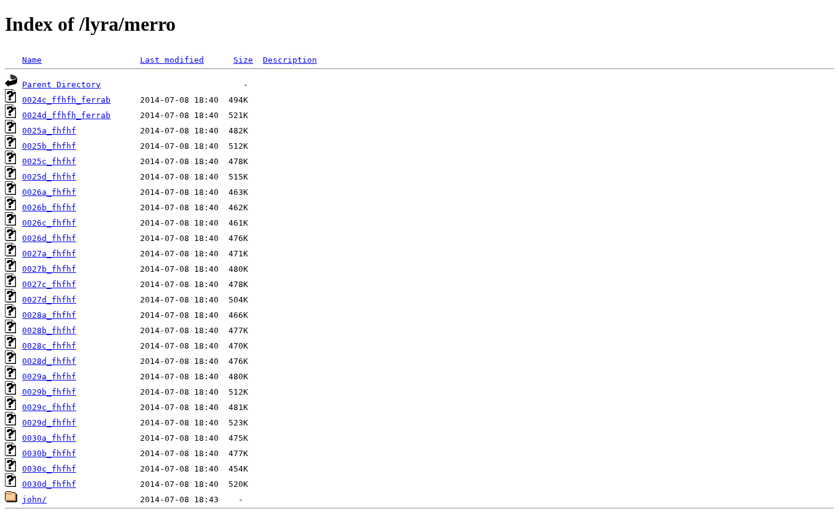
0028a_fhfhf (49, 315)
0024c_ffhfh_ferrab (66, 100)
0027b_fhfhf (49, 269)
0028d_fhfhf (49, 361)
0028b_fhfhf (49, 330)
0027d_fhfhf (49, 299)
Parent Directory (61, 84)
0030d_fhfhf (49, 484)
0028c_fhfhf (49, 345)
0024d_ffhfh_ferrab (66, 115)
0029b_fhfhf (49, 392)
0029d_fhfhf (49, 422)
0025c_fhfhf (49, 161)
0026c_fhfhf (49, 222)
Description (290, 60)
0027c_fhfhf (49, 284)
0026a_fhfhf (49, 192)
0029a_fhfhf (49, 376)
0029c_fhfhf (49, 407)
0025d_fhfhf (49, 176)
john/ (34, 499)
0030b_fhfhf (49, 453)
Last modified (172, 60)
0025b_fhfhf (49, 146)
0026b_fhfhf (49, 207)
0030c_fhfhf (49, 468)
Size (243, 60)
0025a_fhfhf (49, 130)
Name (32, 60)
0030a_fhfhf (49, 438)
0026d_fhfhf (49, 238)
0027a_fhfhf (49, 253)
